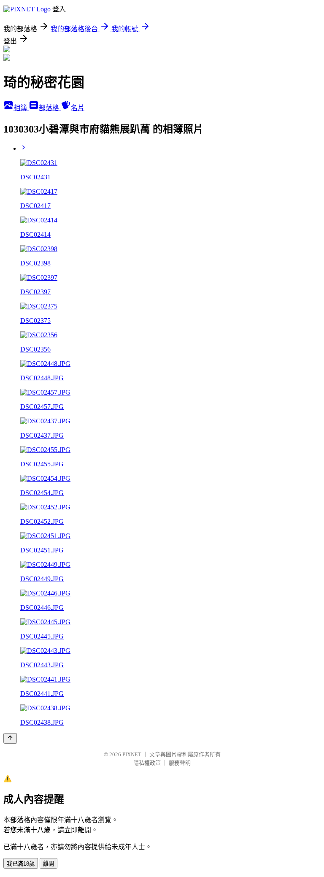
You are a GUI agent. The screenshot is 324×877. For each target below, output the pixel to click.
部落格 (50, 107)
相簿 (21, 107)
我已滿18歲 (21, 864)
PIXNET (131, 754)
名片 (77, 107)
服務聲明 (180, 763)
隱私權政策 (147, 763)
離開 (48, 864)
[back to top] (10, 738)
